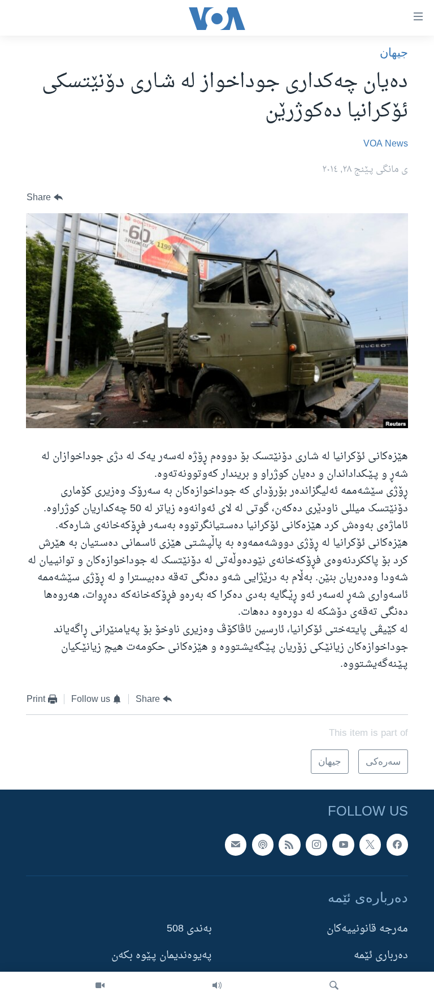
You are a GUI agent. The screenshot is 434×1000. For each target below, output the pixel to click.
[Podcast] (263, 844)
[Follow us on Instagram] (316, 844)
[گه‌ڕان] (334, 986)
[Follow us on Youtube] (343, 844)
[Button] (45, 197)
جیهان (394, 52)
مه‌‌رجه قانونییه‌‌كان (367, 929)
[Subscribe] (235, 844)
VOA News (385, 144)
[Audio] (217, 986)
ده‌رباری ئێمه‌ (381, 955)
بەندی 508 (189, 929)
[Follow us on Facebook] (397, 844)
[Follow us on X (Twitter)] (370, 844)
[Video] (100, 986)
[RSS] (289, 844)
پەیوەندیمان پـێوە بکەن (161, 955)
